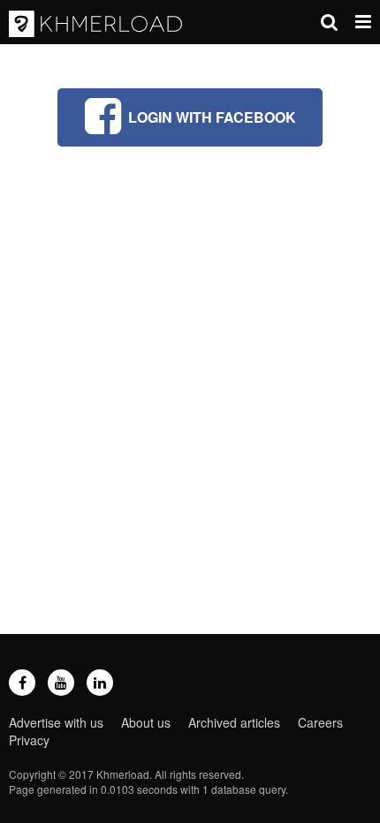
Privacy (29, 740)
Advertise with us (56, 722)
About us (146, 722)
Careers (320, 722)
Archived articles (234, 722)
